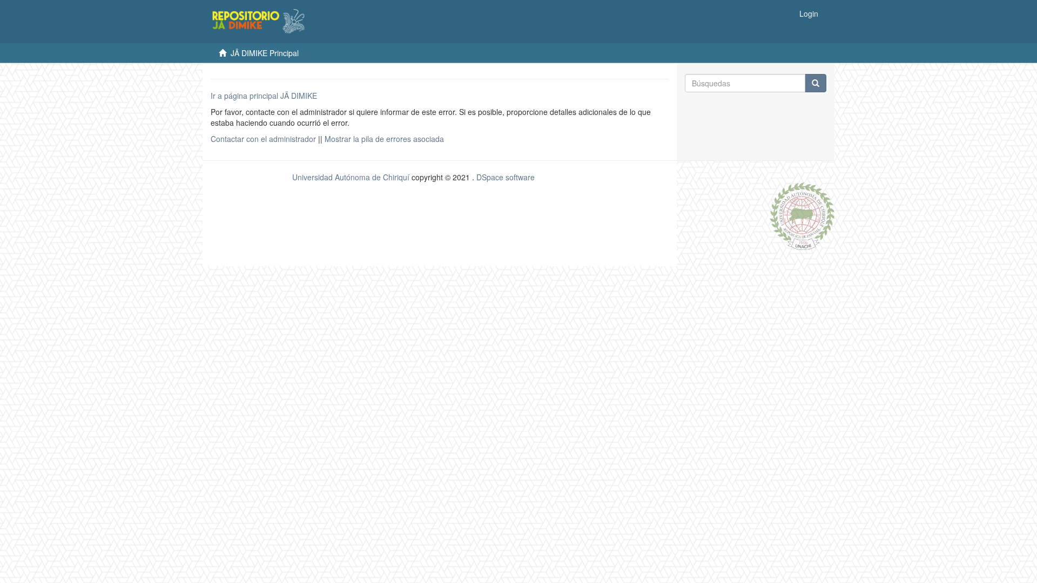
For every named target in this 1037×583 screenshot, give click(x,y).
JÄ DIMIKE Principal (265, 53)
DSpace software (505, 177)
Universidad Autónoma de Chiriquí (350, 177)
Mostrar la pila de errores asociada (384, 138)
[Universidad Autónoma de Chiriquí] (802, 214)
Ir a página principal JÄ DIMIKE (264, 95)
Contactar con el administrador (263, 138)
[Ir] (815, 83)
